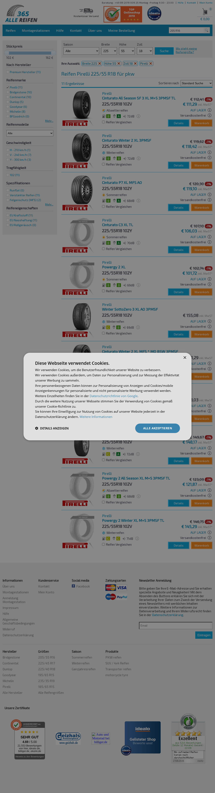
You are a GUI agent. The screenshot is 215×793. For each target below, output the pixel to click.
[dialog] (107, 396)
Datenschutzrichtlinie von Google (114, 396)
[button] (52, 428)
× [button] (184, 357)
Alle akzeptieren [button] (157, 428)
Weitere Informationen (96, 417)
